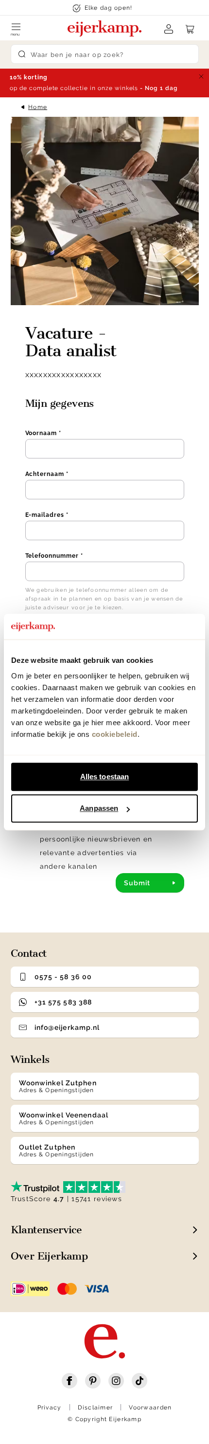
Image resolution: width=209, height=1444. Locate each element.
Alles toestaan (104, 776)
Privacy (49, 1407)
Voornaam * (43, 433)
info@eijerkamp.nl (67, 1027)
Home (37, 107)
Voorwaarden (150, 1407)
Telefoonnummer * (54, 555)
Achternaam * (47, 474)
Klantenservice (46, 1230)
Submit (137, 883)
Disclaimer (95, 1407)
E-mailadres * (47, 515)
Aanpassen (99, 808)
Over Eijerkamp (49, 1256)
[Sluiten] (201, 76)
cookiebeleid (115, 734)
